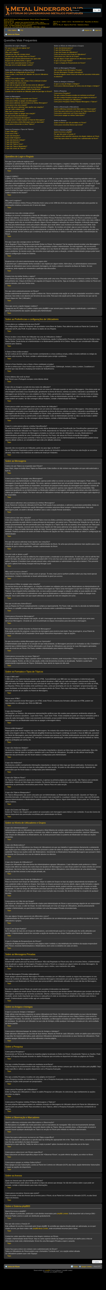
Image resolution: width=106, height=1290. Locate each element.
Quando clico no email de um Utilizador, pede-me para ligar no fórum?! (28, 91)
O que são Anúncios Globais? (15, 140)
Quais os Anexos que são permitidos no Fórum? (70, 122)
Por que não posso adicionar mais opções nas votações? (24, 107)
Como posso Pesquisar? (62, 93)
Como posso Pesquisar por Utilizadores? (67, 99)
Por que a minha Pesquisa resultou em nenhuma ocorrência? (74, 95)
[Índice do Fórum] (45, 16)
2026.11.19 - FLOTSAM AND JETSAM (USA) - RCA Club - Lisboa (24, 27)
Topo (9, 171)
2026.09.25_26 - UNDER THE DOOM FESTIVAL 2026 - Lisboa (24, 22)
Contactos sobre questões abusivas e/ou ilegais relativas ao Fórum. (77, 136)
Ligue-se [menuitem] (98, 30)
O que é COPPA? (11, 50)
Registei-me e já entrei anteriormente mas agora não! (23, 58)
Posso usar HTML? (11, 133)
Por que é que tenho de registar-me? (17, 48)
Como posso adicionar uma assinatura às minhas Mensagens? (26, 103)
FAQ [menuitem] (21, 30)
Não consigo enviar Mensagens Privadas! (68, 70)
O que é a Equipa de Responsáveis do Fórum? (69, 63)
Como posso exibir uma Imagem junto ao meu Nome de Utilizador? (27, 87)
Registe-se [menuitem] (88, 30)
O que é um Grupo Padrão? (63, 60)
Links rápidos (12, 30)
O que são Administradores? (63, 48)
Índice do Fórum (14, 34)
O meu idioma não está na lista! (15, 83)
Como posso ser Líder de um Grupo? (66, 56)
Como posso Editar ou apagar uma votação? (20, 113)
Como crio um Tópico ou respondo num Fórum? (21, 98)
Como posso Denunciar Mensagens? (17, 118)
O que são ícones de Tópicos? (15, 148)
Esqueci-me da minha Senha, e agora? (18, 60)
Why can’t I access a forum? (14, 111)
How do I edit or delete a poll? (15, 109)
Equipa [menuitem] (75, 1266)
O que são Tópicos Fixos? (14, 144)
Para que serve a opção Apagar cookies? (19, 65)
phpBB (47, 1270)
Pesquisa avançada (99, 10)
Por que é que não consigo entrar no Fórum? (20, 56)
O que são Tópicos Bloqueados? (16, 146)
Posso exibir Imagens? (13, 138)
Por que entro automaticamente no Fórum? (19, 63)
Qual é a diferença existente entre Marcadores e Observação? (75, 109)
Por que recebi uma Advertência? (16, 116)
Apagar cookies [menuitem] (86, 1266)
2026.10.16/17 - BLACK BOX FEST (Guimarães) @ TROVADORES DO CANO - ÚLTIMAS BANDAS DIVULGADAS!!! (26, 24)
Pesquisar (95, 10)
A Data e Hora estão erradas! (15, 78)
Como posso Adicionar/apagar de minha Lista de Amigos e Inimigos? (77, 86)
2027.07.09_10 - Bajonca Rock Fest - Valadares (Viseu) (71, 25)
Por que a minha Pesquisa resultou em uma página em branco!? (75, 97)
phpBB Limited (62, 1214)
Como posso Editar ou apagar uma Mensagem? (21, 101)
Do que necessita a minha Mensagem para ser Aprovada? (24, 122)
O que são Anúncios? (12, 142)
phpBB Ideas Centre (40, 1228)
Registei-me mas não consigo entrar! (17, 54)
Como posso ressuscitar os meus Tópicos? (20, 124)
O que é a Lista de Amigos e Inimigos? (67, 84)
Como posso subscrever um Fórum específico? (70, 113)
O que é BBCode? (11, 131)
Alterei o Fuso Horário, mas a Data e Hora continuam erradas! (26, 81)
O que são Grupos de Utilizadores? (66, 52)
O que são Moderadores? (62, 50)
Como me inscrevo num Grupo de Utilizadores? (70, 54)
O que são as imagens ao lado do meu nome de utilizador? (24, 85)
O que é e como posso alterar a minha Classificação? (23, 89)
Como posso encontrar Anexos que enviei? (68, 125)
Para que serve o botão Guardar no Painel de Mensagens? (25, 120)
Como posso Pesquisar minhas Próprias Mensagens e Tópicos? (75, 101)
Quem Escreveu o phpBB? (63, 132)
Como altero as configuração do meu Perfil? (20, 72)
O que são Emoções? (12, 136)
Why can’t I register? (12, 52)
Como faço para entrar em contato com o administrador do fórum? (76, 138)
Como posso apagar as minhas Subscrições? (69, 115)
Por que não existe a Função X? (64, 134)
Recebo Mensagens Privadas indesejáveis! (68, 72)
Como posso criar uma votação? (16, 105)
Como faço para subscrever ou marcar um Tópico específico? (75, 111)
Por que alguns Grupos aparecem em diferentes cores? (72, 58)
